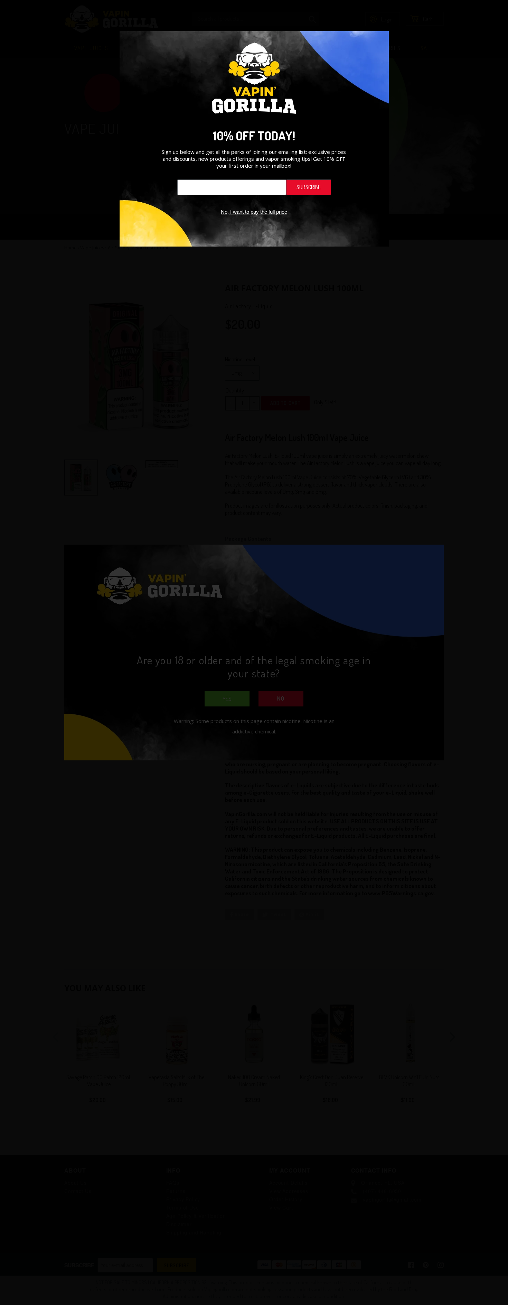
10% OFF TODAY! (254, 135)
